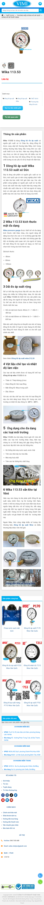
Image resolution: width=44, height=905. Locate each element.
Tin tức (5, 784)
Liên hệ (6, 857)
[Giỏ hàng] (40, 3)
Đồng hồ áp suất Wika (10, 17)
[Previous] (5, 41)
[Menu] (3, 4)
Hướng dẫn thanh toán (11, 822)
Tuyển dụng (7, 787)
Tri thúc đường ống (10, 790)
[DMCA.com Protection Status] (8, 887)
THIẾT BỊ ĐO (10, 15)
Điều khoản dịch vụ (9, 816)
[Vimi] (18, 3)
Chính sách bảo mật (10, 812)
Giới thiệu (6, 781)
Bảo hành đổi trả (9, 828)
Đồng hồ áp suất (9, 98)
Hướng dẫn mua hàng (10, 819)
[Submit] (40, 10)
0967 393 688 (14, 840)
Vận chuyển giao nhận (10, 825)
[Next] (39, 41)
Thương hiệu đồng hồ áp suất (29, 15)
